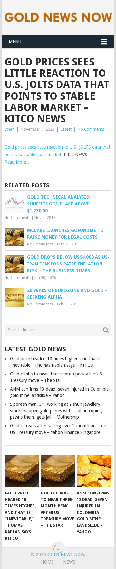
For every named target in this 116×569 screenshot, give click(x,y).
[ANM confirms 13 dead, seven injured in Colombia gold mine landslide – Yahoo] (94, 471)
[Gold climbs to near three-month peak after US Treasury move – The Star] (57, 471)
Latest (66, 129)
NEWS (69, 561)
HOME (47, 561)
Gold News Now (65, 554)
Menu (15, 41)
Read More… (18, 162)
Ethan (10, 129)
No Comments (91, 129)
